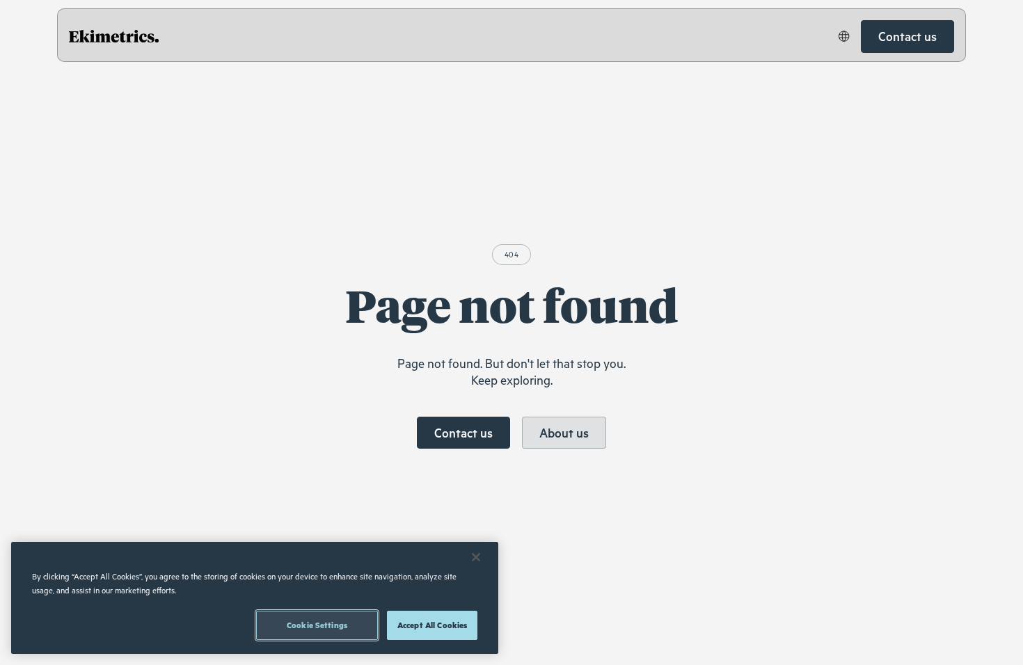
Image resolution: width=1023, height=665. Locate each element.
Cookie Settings (317, 625)
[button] (844, 36)
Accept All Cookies (432, 625)
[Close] (476, 557)
